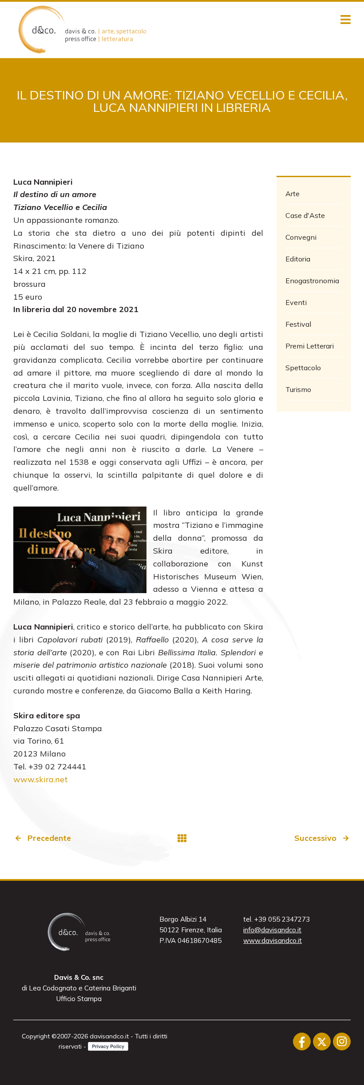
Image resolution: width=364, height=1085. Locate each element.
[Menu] (345, 20)
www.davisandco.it (272, 940)
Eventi (296, 302)
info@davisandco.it (272, 930)
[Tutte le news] (182, 838)
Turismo (298, 389)
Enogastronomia (312, 280)
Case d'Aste (305, 215)
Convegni (301, 237)
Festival (298, 324)
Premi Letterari (309, 345)
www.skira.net (40, 779)
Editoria (297, 258)
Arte (292, 193)
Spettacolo (303, 367)
